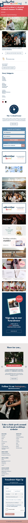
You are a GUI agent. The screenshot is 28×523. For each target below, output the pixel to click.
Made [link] (3, 438)
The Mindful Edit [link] (5, 446)
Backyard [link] (4, 84)
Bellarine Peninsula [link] (6, 92)
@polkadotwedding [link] (14, 388)
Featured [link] (3, 14)
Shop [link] (3, 444)
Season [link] (17, 446)
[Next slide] (26, 367)
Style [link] (17, 443)
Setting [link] (17, 444)
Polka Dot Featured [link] (14, 365)
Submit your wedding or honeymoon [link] (6, 472)
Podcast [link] (3, 443)
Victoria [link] (3, 93)
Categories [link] (18, 435)
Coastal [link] (3, 78)
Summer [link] (4, 96)
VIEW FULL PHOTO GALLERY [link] (8, 67)
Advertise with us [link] (5, 473)
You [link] (2, 440)
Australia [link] (4, 91)
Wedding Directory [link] (5, 453)
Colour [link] (17, 440)
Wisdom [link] (3, 437)
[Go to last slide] (2, 367)
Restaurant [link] (4, 87)
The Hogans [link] (4, 65)
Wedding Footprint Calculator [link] (5, 449)
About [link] (3, 459)
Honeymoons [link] (4, 441)
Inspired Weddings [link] (12, 14)
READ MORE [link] (14, 123)
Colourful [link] (4, 80)
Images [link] (17, 438)
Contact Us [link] (4, 463)
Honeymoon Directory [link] (6, 455)
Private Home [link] (5, 86)
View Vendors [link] (14, 140)
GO (23, 145)
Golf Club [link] (4, 85)
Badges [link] (3, 475)
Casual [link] (3, 77)
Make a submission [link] (5, 469)
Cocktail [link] (4, 79)
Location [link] (18, 441)
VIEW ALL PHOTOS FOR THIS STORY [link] (14, 53)
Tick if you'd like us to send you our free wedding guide (14, 505)
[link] (1, 5)
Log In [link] (3, 465)
